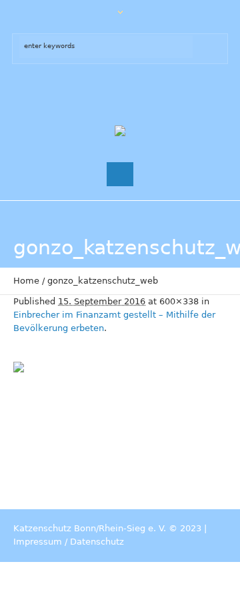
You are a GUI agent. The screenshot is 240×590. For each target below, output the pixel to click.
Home (26, 281)
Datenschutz (97, 542)
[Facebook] (107, 94)
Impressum (37, 542)
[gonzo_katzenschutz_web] (120, 422)
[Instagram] (133, 94)
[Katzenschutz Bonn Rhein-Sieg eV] (120, 132)
